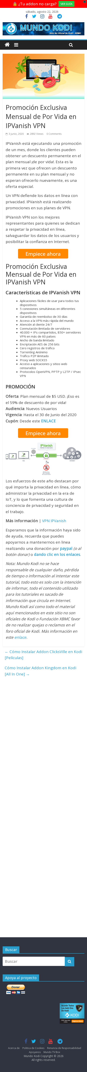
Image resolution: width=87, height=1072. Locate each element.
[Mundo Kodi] (7, 44)
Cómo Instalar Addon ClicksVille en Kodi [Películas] (43, 654)
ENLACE (48, 421)
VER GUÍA (66, 4)
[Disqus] (43, 729)
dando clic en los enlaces (57, 554)
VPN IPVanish (54, 520)
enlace (20, 637)
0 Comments (54, 134)
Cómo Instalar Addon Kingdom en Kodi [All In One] (40, 670)
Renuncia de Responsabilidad (64, 1048)
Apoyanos (35, 1052)
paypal (66, 548)
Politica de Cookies (33, 1048)
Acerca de (14, 1048)
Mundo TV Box (52, 1052)
